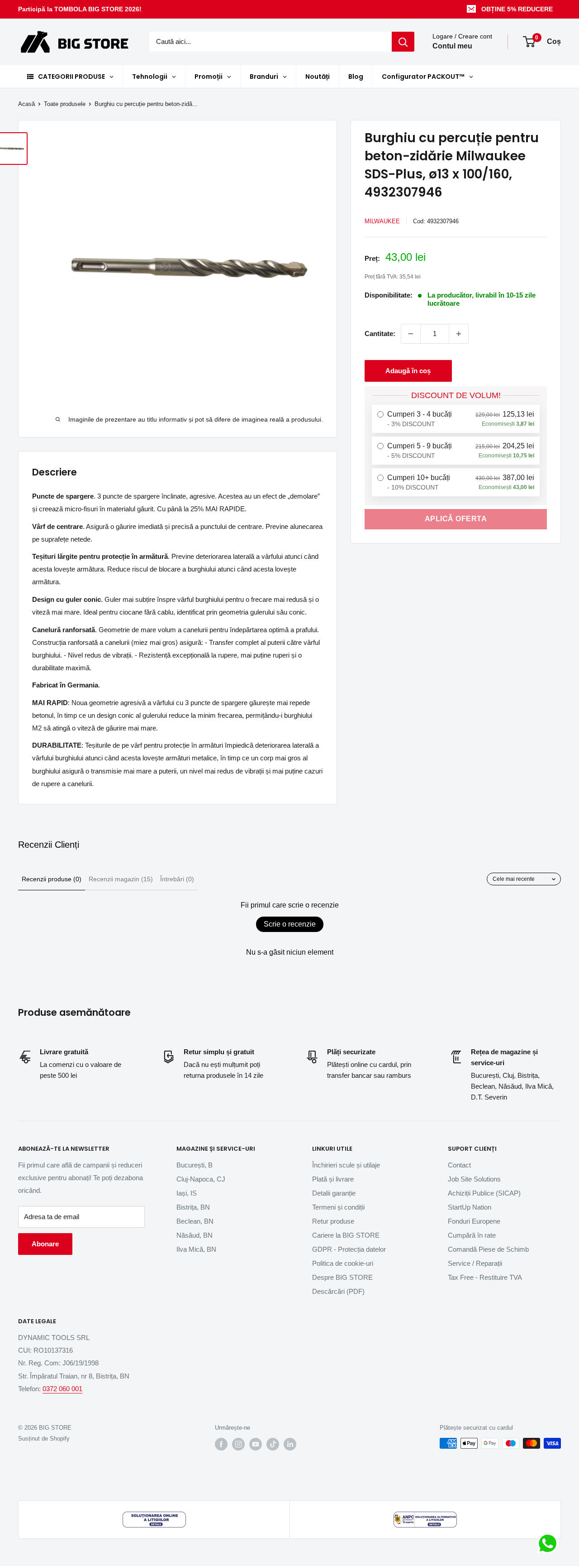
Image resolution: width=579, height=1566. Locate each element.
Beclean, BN (195, 1221)
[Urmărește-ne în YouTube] (255, 1444)
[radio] (456, 419)
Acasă (26, 104)
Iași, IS (186, 1193)
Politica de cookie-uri (342, 1263)
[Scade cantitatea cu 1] (410, 333)
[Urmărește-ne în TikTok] (272, 1444)
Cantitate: (380, 333)
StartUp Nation (469, 1207)
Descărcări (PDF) (338, 1291)
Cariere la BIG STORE (346, 1235)
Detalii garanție (334, 1193)
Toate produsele (64, 104)
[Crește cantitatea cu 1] (458, 333)
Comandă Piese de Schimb (488, 1249)
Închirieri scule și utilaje (346, 1165)
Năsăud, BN (194, 1235)
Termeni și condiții (338, 1207)
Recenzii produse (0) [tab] (51, 879)
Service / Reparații (475, 1263)
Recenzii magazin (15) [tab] (121, 879)
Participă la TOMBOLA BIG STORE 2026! (80, 9)
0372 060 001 (62, 1389)
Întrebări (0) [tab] (177, 879)
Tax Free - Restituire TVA (485, 1277)
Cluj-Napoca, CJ (200, 1179)
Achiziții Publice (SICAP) (484, 1193)
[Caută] (403, 42)
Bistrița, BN (193, 1207)
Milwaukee (382, 221)
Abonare (45, 1244)
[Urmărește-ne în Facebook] (221, 1444)
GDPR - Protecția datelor (349, 1249)
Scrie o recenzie (290, 924)
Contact (459, 1165)
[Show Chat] (550, 1543)
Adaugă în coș (408, 371)
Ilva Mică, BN (196, 1249)
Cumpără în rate (472, 1235)
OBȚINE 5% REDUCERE (517, 9)
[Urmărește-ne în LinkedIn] (290, 1444)
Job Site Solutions (474, 1179)
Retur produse (333, 1221)
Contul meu (452, 46)
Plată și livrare (333, 1179)
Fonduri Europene (474, 1221)
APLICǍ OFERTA (456, 519)
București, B (194, 1165)
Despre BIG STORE (342, 1277)
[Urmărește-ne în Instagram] (238, 1444)
